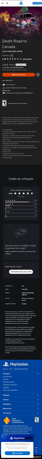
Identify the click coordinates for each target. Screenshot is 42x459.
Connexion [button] (7, 413)
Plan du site (36, 449)
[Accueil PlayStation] (21, 3)
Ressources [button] (7, 408)
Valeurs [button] (6, 400)
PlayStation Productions (10, 385)
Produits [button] (6, 395)
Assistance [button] (7, 404)
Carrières (5, 379)
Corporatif (6, 387)
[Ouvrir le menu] (2, 3)
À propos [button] (6, 374)
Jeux (10, 369)
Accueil (5, 369)
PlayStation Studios (8, 382)
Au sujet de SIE (7, 376)
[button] (21, 271)
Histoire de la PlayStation (10, 390)
